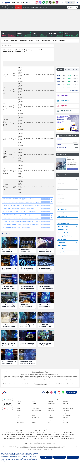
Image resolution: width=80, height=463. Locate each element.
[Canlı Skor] (43, 2)
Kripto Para (50, 408)
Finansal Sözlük (51, 403)
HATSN (58, 78)
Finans (18, 403)
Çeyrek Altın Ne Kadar (63, 223)
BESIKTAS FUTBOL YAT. (61, 147)
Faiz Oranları (71, 438)
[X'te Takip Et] (47, 392)
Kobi (33, 420)
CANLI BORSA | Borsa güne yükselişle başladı (8, 287)
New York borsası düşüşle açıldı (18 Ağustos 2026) (9, 305)
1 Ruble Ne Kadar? (65, 436)
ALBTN (58, 75)
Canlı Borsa (5, 40)
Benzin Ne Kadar (62, 213)
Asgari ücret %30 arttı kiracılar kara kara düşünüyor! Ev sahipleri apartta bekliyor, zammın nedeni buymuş (39, 431)
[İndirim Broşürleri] (40, 2)
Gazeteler (34, 413)
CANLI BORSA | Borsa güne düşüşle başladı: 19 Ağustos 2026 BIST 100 (45, 287)
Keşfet (49, 422)
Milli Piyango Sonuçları (68, 408)
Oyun (64, 399)
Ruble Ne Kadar (62, 252)
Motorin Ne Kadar (62, 216)
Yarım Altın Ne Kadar (63, 233)
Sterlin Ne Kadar (62, 245)
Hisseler (37, 40)
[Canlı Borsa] (50, 2)
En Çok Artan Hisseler (22, 438)
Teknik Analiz (14, 40)
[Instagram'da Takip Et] (51, 392)
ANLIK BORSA (65, 96)
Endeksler (31, 40)
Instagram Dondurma (68, 413)
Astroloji (34, 403)
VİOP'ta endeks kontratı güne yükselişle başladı (8, 344)
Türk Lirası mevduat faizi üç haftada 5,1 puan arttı (39, 429)
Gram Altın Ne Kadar (63, 226)
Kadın (18, 408)
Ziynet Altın (29, 434)
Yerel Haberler (20, 422)
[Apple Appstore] (7, 404)
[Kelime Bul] (47, 2)
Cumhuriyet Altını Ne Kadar (65, 236)
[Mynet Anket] (37, 2)
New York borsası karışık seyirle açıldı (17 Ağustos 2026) (9, 325)
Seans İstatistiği (23, 40)
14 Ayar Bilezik (37, 434)
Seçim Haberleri (36, 408)
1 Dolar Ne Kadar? (43, 436)
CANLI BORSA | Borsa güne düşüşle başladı (26, 305)
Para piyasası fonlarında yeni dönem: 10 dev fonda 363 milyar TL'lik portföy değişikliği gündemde (46, 250)
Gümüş (32, 7)
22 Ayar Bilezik (56, 434)
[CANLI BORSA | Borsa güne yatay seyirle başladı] (46, 260)
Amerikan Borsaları (45, 40)
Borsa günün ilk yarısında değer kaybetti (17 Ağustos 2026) (27, 325)
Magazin (19, 410)
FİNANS (4, 7)
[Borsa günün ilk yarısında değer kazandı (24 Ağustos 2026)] (9, 242)
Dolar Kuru (50, 413)
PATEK (58, 87)
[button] (2, 2)
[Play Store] (7, 399)
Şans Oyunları (35, 417)
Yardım (30, 443)
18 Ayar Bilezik (47, 434)
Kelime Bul (65, 401)
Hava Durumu (51, 420)
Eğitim (18, 415)
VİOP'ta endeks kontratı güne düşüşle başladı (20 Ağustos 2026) (27, 287)
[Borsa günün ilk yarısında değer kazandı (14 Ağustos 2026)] (9, 354)
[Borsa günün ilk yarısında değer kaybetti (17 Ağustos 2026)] (27, 317)
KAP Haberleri (62, 40)
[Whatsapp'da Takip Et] (63, 392)
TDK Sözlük (65, 417)
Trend (18, 413)
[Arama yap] (63, 2)
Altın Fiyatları (51, 410)
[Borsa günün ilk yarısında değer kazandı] (9, 260)
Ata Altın (13, 434)
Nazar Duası (65, 422)
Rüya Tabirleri (51, 417)
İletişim (26, 443)
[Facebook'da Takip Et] (43, 392)
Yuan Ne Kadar (62, 249)
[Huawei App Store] (7, 408)
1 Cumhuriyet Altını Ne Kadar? (29, 436)
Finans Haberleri (58, 432)
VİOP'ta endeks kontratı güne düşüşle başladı (45, 305)
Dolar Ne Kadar (62, 239)
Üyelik (35, 443)
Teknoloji (34, 399)
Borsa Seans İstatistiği (53, 399)
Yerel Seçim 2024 (68, 432)
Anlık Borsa (18, 7)
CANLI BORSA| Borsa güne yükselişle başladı (27, 250)
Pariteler (63, 438)
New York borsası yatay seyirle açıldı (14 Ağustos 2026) (45, 344)
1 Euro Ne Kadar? (54, 436)
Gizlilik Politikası (41, 443)
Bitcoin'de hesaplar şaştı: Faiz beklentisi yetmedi (27, 344)
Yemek (18, 406)
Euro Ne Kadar (61, 242)
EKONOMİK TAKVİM (66, 111)
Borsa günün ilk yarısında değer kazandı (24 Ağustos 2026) (9, 250)
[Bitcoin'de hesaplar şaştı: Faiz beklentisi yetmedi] (27, 335)
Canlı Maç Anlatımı (36, 410)
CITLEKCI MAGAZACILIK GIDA (63, 142)
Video (18, 420)
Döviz (24, 7)
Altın (28, 7)
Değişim (54, 40)
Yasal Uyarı (49, 443)
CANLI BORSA (65, 101)
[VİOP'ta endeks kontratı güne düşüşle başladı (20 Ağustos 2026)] (27, 279)
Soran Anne (65, 403)
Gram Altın (6, 434)
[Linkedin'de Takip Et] (55, 392)
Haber (40, 7)
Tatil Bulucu (66, 406)
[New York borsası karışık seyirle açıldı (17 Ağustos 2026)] (9, 317)
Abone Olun (72, 169)
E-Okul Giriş (66, 410)
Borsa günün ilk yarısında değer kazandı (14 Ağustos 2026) (9, 362)
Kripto (36, 7)
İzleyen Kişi (73, 139)
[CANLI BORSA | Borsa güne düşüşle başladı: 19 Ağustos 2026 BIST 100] (46, 279)
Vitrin (33, 406)
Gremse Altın (21, 434)
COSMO (58, 81)
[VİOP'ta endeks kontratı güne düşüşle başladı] (46, 297)
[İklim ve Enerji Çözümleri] (53, 2)
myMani (45, 7)
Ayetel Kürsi (66, 420)
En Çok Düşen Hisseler (9, 438)
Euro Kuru (50, 415)
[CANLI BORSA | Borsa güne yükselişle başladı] (9, 279)
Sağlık (33, 401)
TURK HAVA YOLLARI (61, 150)
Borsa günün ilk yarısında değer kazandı (9, 269)
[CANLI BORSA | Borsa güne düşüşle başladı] (27, 297)
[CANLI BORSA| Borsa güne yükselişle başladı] (27, 242)
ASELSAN (59, 144)
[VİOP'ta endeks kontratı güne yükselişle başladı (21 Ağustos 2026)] (27, 260)
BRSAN (58, 84)
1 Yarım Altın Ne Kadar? (14, 436)
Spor (18, 417)
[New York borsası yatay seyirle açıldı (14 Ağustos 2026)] (46, 335)
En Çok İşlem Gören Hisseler (37, 438)
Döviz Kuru (56, 438)
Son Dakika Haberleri (22, 399)
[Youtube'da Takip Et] (59, 392)
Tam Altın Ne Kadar (63, 229)
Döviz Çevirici (63, 174)
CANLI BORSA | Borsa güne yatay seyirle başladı (46, 269)
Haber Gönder (72, 392)
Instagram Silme (66, 415)
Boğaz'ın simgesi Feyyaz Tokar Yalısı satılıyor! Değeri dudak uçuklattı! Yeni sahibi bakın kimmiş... (29, 432)
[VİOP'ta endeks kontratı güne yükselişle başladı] (9, 335)
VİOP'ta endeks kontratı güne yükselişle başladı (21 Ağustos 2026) (26, 269)
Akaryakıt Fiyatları (63, 210)
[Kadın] (57, 2)
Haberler (19, 401)
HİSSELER (64, 106)
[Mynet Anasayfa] (7, 2)
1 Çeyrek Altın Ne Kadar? (68, 434)
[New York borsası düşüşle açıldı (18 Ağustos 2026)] (9, 297)
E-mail (33, 415)
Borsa (12, 7)
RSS (54, 443)
